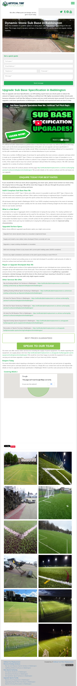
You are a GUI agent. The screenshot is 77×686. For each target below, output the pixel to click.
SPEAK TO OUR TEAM (38, 345)
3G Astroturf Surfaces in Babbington (16, 674)
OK (51, 384)
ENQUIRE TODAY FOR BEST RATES (38, 177)
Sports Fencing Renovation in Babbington (18, 684)
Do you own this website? (29, 384)
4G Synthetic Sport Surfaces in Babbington (18, 676)
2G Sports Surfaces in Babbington (16, 672)
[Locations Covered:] (3, 3)
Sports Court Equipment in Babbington (17, 680)
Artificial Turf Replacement (12, 662)
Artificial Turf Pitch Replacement (63, 662)
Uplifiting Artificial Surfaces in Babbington (18, 668)
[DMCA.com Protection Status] (67, 665)
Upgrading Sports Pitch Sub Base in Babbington (20, 682)
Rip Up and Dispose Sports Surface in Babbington (21, 666)
